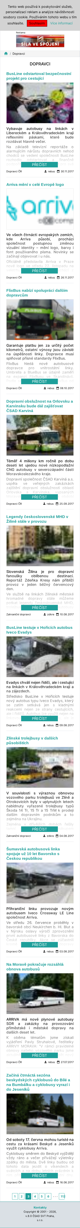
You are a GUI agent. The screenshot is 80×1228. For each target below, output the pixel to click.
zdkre (48, 614)
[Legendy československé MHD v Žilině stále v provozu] (40, 547)
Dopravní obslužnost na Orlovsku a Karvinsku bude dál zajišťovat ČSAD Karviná (39, 406)
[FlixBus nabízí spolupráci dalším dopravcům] (40, 321)
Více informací (61, 23)
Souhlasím (37, 23)
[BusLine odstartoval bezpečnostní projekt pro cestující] (40, 104)
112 (63, 1196)
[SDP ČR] (40, 40)
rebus (49, 171)
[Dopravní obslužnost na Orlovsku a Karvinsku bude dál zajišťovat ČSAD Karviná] (40, 436)
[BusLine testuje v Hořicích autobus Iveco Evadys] (40, 658)
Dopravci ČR (14, 171)
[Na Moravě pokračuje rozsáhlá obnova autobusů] (40, 995)
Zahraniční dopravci (18, 614)
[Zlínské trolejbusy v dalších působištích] (40, 769)
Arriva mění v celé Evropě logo (35, 184)
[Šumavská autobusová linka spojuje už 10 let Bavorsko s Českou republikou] (40, 884)
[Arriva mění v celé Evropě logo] (40, 210)
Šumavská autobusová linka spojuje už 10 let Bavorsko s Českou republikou (33, 854)
